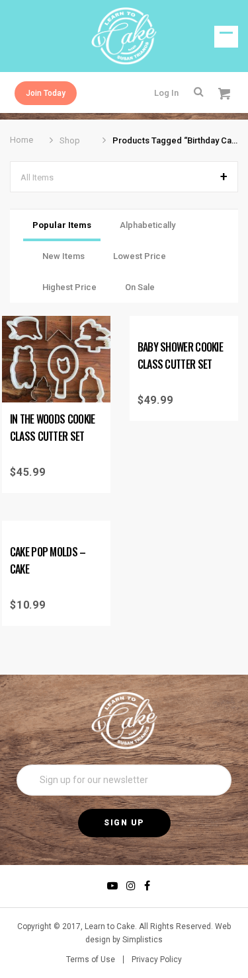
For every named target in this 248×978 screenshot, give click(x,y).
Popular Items (61, 225)
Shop (70, 140)
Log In (166, 93)
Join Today (45, 93)
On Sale (140, 287)
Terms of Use (90, 959)
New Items (63, 256)
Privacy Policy (157, 959)
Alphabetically (147, 225)
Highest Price (69, 287)
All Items (37, 177)
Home (21, 140)
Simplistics (142, 939)
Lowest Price (139, 256)
